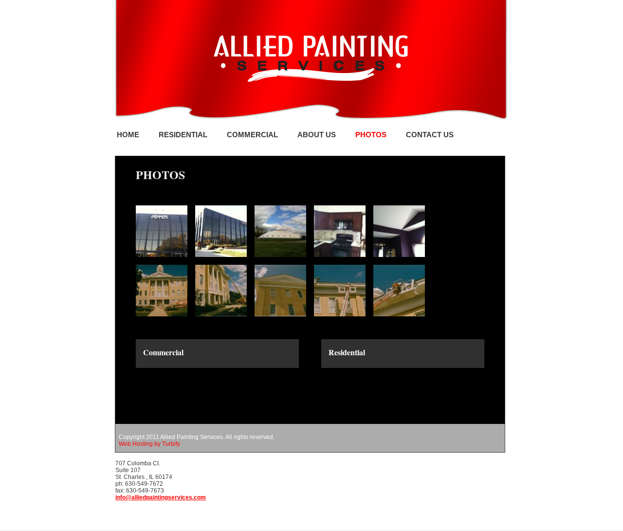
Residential (183, 134)
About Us (316, 134)
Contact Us (430, 134)
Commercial (252, 134)
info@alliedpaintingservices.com (160, 497)
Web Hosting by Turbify (149, 443)
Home (128, 134)
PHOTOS (370, 134)
